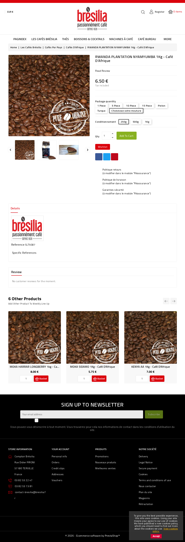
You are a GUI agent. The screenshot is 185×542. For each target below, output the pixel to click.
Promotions (102, 456)
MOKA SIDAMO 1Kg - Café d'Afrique (92, 366)
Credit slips (58, 468)
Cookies (143, 474)
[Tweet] (106, 156)
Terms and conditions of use (155, 480)
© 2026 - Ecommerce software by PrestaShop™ (92, 535)
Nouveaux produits (105, 462)
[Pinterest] (114, 156)
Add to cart (127, 135)
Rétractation (146, 504)
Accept (156, 536)
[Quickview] (38, 340)
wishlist (102, 146)
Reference (18, 244)
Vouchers (57, 480)
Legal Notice (146, 462)
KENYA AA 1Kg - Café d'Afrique (150, 366)
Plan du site (145, 492)
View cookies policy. (165, 530)
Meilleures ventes (105, 468)
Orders (55, 462)
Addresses (58, 474)
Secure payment (148, 468)
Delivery (143, 456)
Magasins (144, 498)
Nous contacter (147, 486)
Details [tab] (15, 208)
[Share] (98, 156)
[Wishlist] (30, 340)
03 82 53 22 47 (24, 480)
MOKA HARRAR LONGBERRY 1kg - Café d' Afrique (41, 366)
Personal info (59, 456)
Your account (60, 449)
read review (102, 71)
